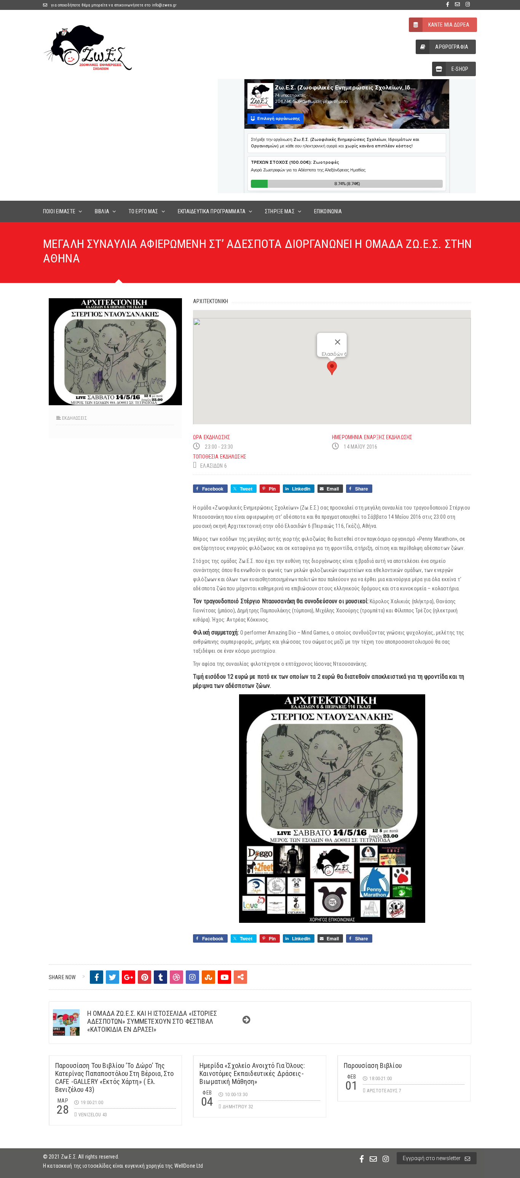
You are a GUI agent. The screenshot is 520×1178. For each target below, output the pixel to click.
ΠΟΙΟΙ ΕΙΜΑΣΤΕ (59, 211)
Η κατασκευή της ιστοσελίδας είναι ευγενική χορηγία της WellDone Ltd (123, 1166)
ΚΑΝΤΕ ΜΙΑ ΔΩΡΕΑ (448, 25)
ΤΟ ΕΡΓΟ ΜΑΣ (143, 211)
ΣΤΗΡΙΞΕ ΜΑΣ (280, 211)
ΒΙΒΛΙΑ (102, 211)
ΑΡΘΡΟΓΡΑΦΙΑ (451, 47)
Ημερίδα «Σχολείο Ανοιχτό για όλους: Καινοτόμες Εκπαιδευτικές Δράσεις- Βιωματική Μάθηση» (252, 1073)
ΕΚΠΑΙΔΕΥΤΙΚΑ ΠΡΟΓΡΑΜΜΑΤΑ (212, 211)
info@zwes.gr (164, 5)
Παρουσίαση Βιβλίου (373, 1065)
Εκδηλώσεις (74, 418)
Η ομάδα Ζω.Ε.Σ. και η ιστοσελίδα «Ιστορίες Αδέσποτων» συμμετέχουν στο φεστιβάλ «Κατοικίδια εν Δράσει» (152, 1021)
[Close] (338, 342)
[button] (332, 368)
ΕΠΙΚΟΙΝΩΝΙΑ (328, 211)
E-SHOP (459, 69)
